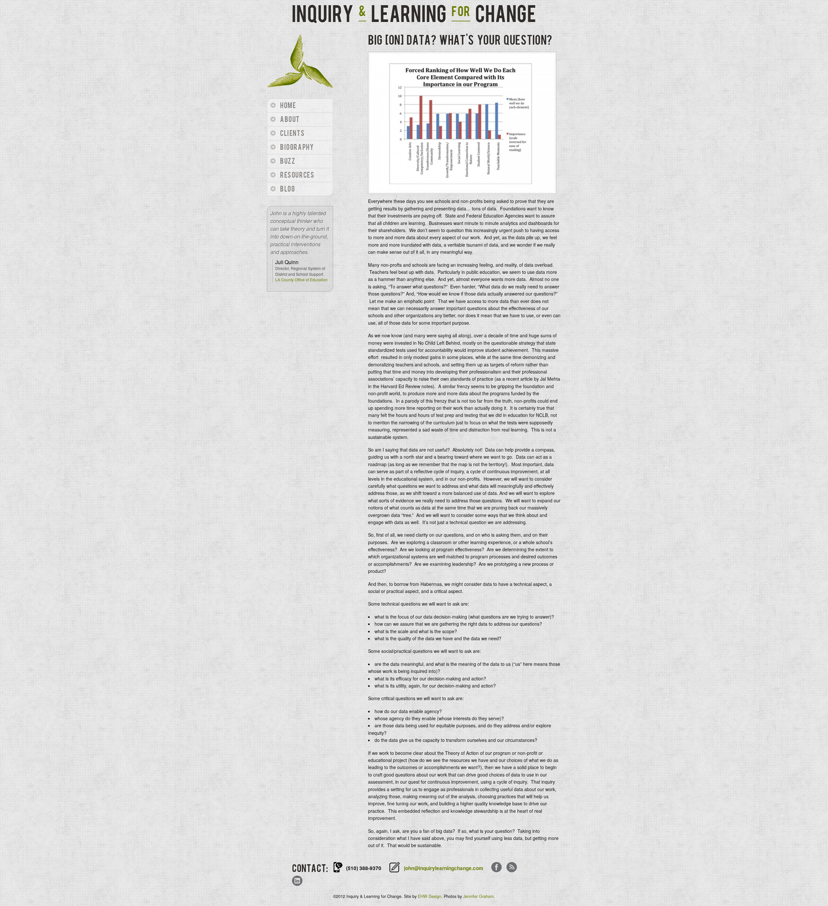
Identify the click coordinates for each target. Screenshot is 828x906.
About (290, 120)
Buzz (287, 161)
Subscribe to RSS (512, 868)
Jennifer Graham (478, 896)
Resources (297, 175)
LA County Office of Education (301, 279)
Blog (287, 189)
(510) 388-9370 (363, 868)
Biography (297, 147)
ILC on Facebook (496, 868)
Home (288, 106)
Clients (292, 134)
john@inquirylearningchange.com (443, 868)
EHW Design (429, 896)
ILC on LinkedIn (297, 881)
